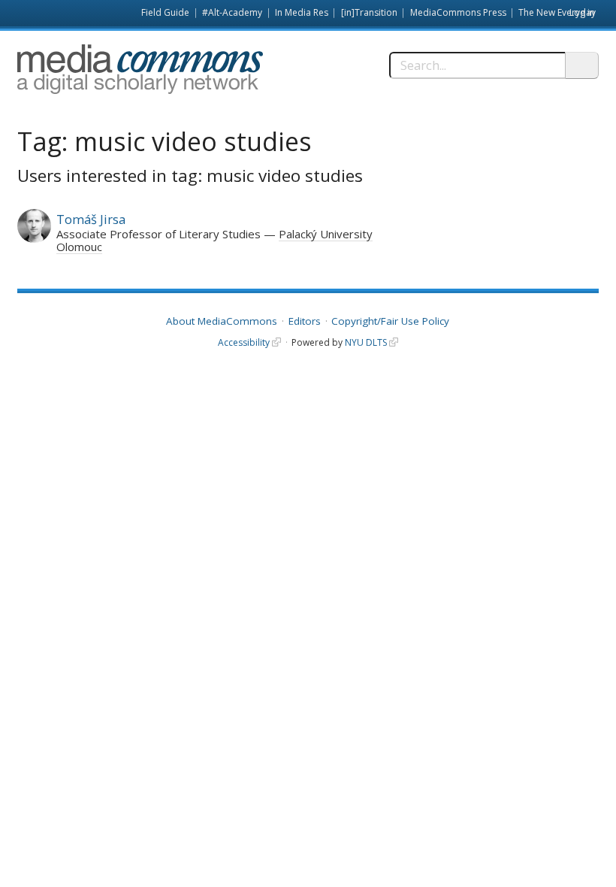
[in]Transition (369, 12)
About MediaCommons (221, 321)
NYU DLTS (366, 342)
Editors (304, 321)
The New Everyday (557, 12)
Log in (582, 12)
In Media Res (301, 12)
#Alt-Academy (232, 12)
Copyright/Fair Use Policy (390, 321)
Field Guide (165, 12)
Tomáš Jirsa (90, 219)
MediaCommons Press (458, 12)
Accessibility (244, 342)
